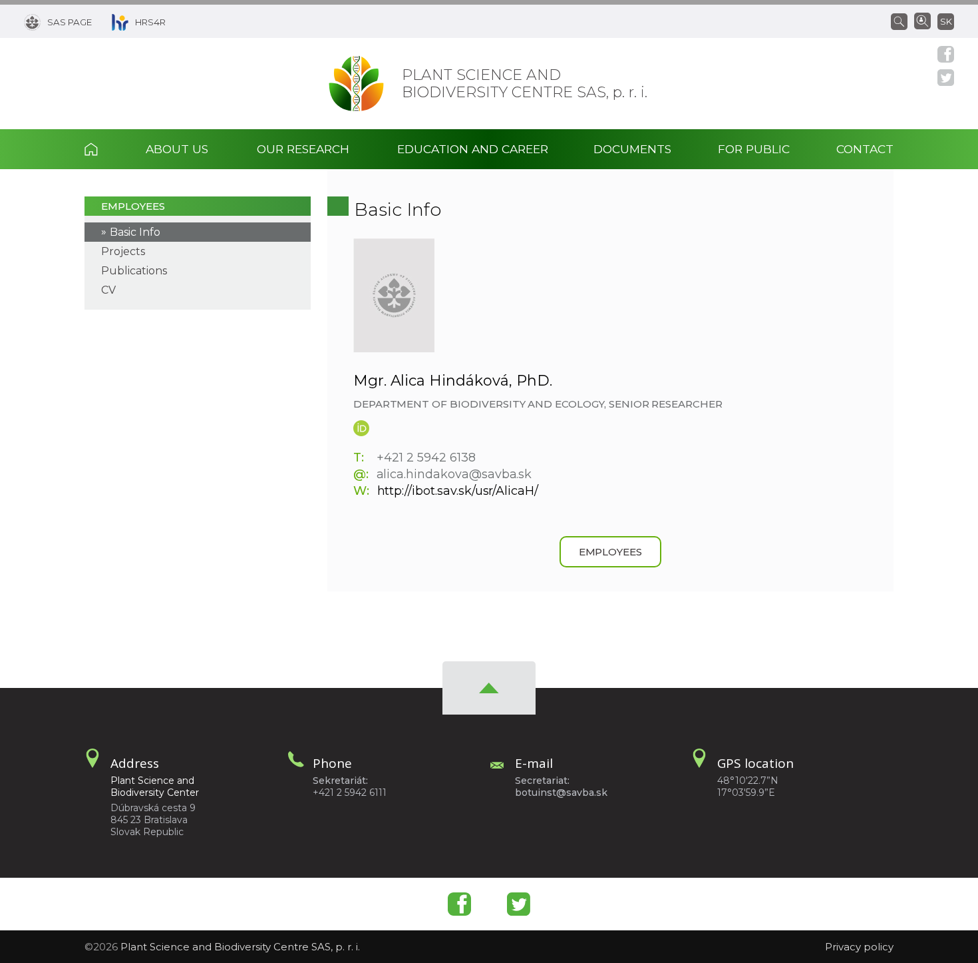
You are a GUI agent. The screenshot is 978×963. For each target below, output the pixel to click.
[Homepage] (356, 83)
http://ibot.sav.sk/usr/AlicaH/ (458, 490)
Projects (123, 251)
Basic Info (135, 232)
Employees (133, 206)
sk (946, 21)
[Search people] (922, 20)
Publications (134, 270)
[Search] (902, 20)
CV (108, 290)
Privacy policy (859, 946)
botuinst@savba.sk (561, 793)
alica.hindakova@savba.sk (454, 474)
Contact (865, 149)
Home (103, 149)
